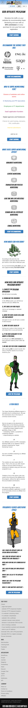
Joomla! (3, 660)
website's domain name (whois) (11, 620)
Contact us (4, 689)
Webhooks (4, 678)
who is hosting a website (9, 625)
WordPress (4, 655)
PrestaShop (4, 664)
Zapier (3, 673)
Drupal (3, 657)
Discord (3, 669)
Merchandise (4, 642)
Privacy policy (5, 693)
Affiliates (3, 695)
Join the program (14, 394)
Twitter (3, 649)
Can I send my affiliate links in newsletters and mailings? (11, 557)
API (2, 680)
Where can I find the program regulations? (11, 582)
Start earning (14, 35)
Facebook (4, 647)
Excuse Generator (6, 636)
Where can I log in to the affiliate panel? (12, 576)
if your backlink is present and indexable (13, 627)
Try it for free (12, 6)
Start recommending (14, 77)
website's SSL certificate (9, 618)
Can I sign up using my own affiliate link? (13, 570)
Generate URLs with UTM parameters (12, 631)
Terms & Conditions (6, 691)
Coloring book (5, 644)
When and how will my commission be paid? (13, 564)
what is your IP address (8, 629)
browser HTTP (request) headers (11, 611)
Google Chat (4, 671)
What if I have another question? (12, 587)
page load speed (6, 606)
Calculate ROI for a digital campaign (11, 634)
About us (3, 686)
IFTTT (3, 676)
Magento (3, 662)
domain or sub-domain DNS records (12, 622)
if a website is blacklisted (9, 615)
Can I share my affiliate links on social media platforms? (12, 551)
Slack (2, 666)
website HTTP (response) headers (12, 609)
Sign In (19, 6)
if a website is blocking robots (10, 613)
